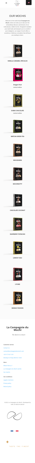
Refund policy (7, 386)
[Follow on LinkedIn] (17, 394)
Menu (11, 3)
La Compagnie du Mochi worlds (12, 369)
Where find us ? (7, 365)
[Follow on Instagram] (21, 394)
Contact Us (6, 348)
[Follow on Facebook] (14, 394)
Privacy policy (7, 383)
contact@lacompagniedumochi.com (13, 351)
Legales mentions (8, 380)
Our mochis (6, 372)
